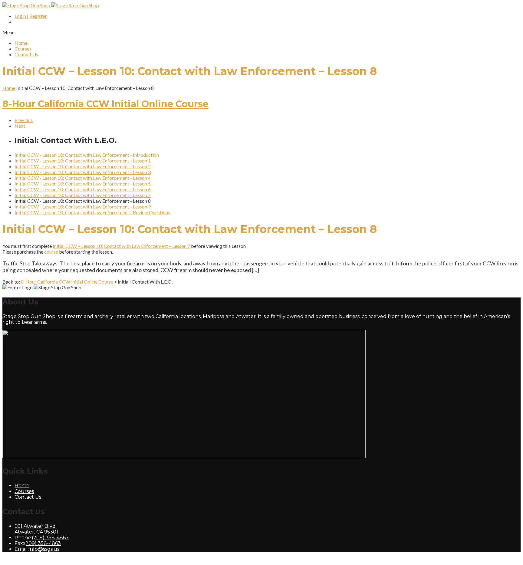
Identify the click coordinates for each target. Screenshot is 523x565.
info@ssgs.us (44, 549)
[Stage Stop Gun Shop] (50, 5)
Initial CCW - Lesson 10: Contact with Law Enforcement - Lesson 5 (83, 183)
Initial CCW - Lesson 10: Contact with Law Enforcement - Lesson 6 (83, 189)
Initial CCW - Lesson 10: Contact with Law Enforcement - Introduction (87, 155)
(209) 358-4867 (50, 537)
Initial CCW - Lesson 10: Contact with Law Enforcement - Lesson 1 (83, 160)
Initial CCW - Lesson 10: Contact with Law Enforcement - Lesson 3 (83, 172)
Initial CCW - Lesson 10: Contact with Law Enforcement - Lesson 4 (83, 178)
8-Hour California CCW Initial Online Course (105, 104)
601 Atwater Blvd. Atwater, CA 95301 (36, 529)
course (51, 252)
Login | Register (31, 16)
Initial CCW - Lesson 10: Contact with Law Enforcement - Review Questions (92, 212)
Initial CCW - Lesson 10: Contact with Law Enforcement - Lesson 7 (83, 195)
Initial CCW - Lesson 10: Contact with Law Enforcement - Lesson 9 (83, 206)
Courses (23, 48)
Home (21, 43)
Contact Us (26, 54)
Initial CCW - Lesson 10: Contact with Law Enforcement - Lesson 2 (83, 166)
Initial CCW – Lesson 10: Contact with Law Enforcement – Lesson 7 (121, 246)
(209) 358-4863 (42, 543)
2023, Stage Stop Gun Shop (66, 560)
